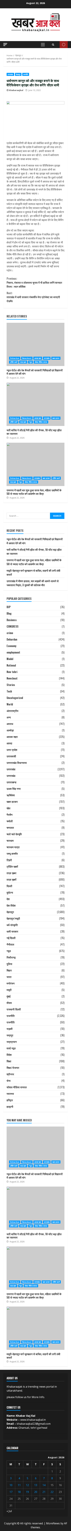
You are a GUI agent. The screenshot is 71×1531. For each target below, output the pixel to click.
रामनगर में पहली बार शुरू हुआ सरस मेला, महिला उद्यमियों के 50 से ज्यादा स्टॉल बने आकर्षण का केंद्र (35, 464)
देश (8, 899)
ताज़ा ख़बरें (11, 879)
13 (35, 1485)
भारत (9, 977)
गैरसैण (10, 815)
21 (43, 1492)
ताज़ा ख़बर (23, 362)
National (11, 665)
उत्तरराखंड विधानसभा (17, 763)
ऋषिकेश (11, 795)
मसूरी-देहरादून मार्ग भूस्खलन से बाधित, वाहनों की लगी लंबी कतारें (35, 1328)
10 (10, 1485)
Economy (11, 646)
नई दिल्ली (11, 938)
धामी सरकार (12, 931)
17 (10, 1492)
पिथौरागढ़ (11, 957)
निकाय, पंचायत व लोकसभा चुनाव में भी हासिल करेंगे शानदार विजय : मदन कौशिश (34, 282)
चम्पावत (10, 828)
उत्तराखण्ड (11, 782)
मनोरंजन (11, 983)
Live (64, 44)
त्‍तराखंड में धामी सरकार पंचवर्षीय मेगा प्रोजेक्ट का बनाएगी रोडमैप (33, 297)
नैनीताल (10, 944)
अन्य (9, 717)
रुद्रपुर (10, 1035)
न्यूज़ (30, 362)
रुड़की (10, 1029)
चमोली (10, 821)
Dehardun (14, 358)
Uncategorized (15, 698)
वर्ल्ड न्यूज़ (11, 1048)
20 (35, 1492)
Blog (9, 613)
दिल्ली (9, 886)
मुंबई (8, 996)
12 (27, 1485)
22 (52, 1492)
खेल (8, 808)
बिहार (9, 970)
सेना (9, 1081)
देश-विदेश (11, 905)
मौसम (9, 1003)
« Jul (9, 1511)
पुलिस (9, 964)
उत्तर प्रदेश (12, 750)
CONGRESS (12, 626)
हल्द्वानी (10, 1107)
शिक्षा (9, 1061)
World (10, 704)
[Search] (53, 44)
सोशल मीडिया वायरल (41, 362)
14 (43, 1485)
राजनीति (25, 74)
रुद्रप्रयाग (12, 1042)
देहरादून (18, 74)
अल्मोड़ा (10, 730)
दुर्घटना (10, 892)
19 (27, 1492)
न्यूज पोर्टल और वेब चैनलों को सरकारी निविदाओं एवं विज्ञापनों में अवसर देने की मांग (35, 344)
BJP (9, 607)
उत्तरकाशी (11, 756)
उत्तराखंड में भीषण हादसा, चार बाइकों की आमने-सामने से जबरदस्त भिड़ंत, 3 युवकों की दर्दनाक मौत (33, 583)
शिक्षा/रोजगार (13, 1068)
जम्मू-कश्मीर (12, 854)
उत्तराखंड (10, 74)
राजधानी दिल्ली (14, 1009)
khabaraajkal (16, 90)
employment (13, 652)
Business (12, 620)
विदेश (9, 1055)
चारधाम (10, 841)
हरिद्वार (10, 1100)
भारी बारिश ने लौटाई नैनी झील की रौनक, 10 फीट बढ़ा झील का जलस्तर (35, 404)
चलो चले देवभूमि (14, 834)
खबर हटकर (55, 358)
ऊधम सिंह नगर (14, 789)
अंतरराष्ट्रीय (12, 711)
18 (19, 1492)
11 (19, 1485)
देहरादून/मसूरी (13, 918)
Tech (9, 691)
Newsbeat (27, 358)
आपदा (9, 743)
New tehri (12, 672)
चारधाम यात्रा (13, 847)
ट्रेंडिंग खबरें (13, 362)
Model (10, 659)
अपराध (10, 724)
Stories (11, 685)
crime (10, 633)
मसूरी (9, 990)
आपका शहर (37, 358)
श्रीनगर (10, 1074)
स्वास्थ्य (10, 1094)
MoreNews (53, 1523)
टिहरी (9, 860)
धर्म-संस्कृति (12, 925)
